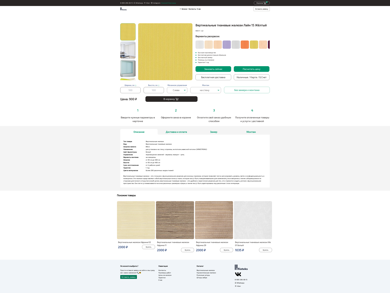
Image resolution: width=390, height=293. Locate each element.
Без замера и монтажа (246, 89)
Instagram (156, 3)
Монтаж (251, 131)
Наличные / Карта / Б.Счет (251, 77)
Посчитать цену (251, 68)
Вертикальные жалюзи (206, 270)
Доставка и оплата (176, 131)
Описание (139, 131)
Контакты (192, 9)
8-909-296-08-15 (126, 3)
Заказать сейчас (213, 68)
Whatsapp (139, 3)
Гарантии (162, 277)
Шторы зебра (202, 277)
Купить (148, 247)
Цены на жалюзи (164, 275)
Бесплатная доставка (213, 77)
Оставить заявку (261, 9)
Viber (148, 3)
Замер (213, 131)
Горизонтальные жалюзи (206, 273)
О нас (199, 9)
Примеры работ (164, 273)
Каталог (185, 9)
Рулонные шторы (203, 275)
